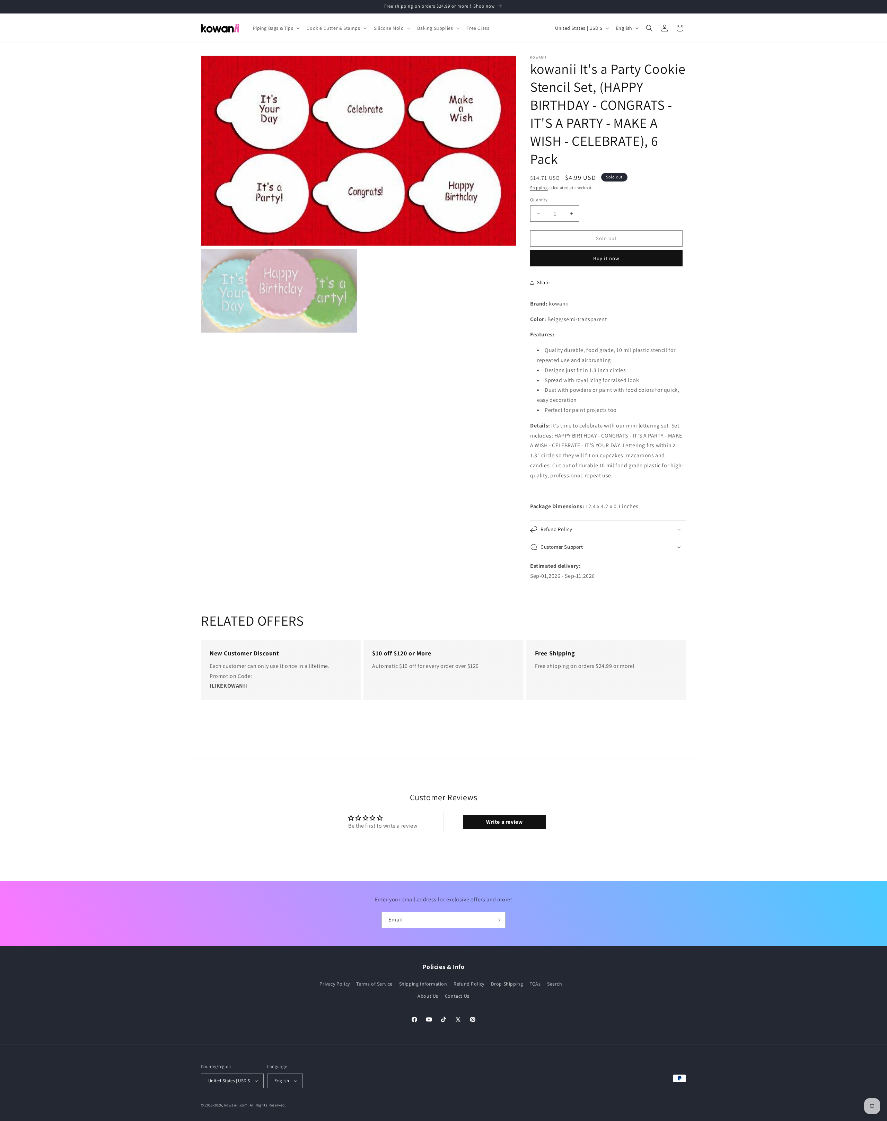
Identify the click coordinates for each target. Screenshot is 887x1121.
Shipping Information (423, 983)
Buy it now (606, 258)
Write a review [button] (504, 822)
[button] (276, 28)
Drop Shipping (507, 983)
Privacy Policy (334, 983)
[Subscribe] (498, 920)
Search (554, 983)
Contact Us (457, 995)
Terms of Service (374, 983)
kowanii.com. (236, 1105)
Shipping (539, 187)
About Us (428, 995)
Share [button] (543, 282)
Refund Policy (469, 983)
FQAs (535, 983)
